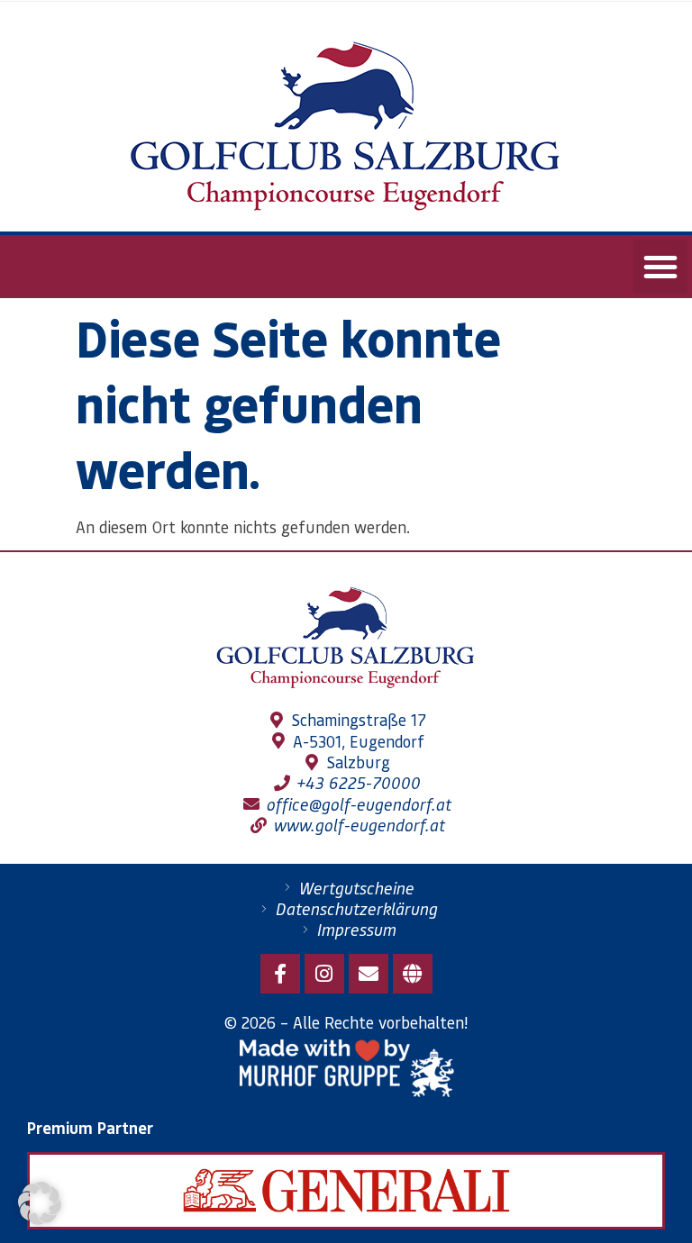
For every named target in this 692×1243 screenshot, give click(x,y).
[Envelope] (368, 973)
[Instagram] (324, 973)
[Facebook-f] (280, 973)
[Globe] (412, 973)
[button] (660, 267)
